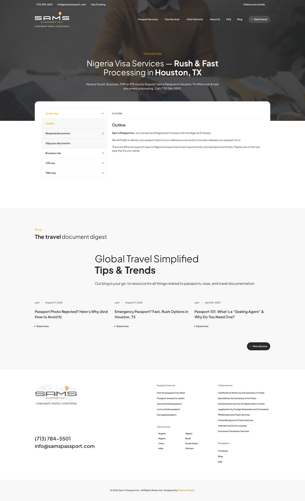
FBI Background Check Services (234, 414)
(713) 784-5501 (53, 438)
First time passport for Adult (171, 392)
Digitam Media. (186, 490)
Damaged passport (167, 414)
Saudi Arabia (191, 443)
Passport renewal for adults (170, 398)
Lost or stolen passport (168, 409)
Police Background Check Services (235, 420)
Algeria (188, 433)
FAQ (228, 19)
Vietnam (189, 448)
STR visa (50, 163)
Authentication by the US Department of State (241, 403)
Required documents (58, 133)
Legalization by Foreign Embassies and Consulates (243, 409)
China (161, 443)
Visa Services (172, 19)
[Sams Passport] (52, 19)
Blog (239, 19)
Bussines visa (53, 153)
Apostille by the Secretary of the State (237, 398)
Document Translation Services (233, 431)
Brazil (188, 438)
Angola (162, 433)
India (160, 448)
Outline (50, 123)
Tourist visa (52, 113)
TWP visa (51, 172)
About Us (215, 19)
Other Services (195, 19)
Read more (43, 326)
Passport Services (148, 19)
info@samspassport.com (65, 446)
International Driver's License (232, 425)
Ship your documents (58, 143)
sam (37, 302)
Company (223, 451)
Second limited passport (169, 403)
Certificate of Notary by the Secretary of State (241, 392)
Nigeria (162, 438)
